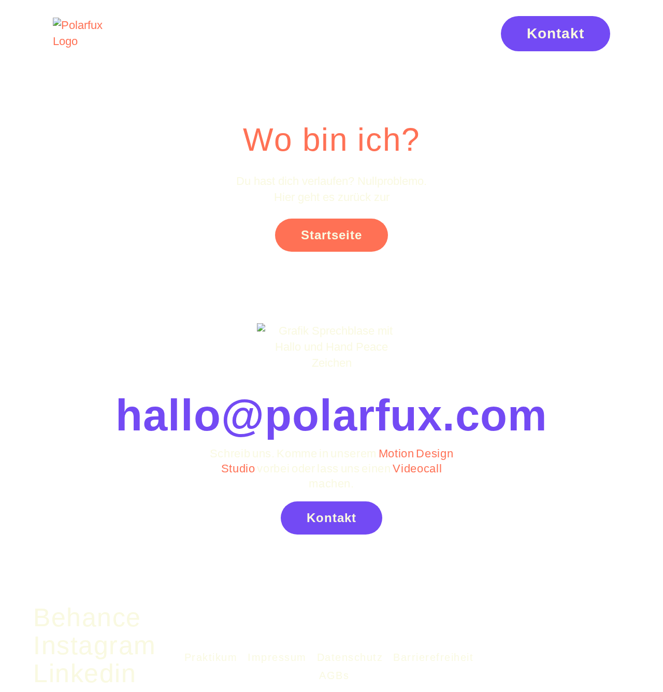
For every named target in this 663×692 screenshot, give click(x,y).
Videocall (417, 468)
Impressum (277, 657)
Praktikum (211, 657)
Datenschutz (350, 657)
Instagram (94, 645)
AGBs (334, 675)
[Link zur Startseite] (91, 34)
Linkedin (84, 673)
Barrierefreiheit (433, 657)
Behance (87, 617)
